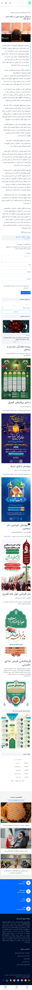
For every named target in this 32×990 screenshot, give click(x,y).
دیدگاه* (29, 253)
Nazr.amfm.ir (7, 536)
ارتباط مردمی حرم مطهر (24, 956)
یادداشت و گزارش (25, 316)
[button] (18, 342)
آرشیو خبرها (27, 959)
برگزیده (28, 237)
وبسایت (28, 279)
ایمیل (29, 272)
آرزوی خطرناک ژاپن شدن (22, 338)
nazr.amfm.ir (27, 676)
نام (30, 265)
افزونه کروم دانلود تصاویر (23, 964)
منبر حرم (18, 237)
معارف (23, 237)
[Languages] (6, 3)
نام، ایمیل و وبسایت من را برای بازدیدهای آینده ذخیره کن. (16, 287)
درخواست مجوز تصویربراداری (22, 953)
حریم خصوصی (26, 962)
